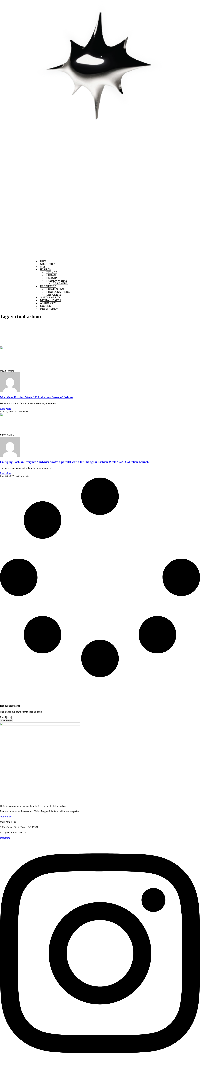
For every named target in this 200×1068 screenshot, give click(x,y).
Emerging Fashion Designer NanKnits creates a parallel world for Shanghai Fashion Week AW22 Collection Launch (74, 462)
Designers (60, 283)
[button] (100, 128)
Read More (5, 408)
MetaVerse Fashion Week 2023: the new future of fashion (36, 397)
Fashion (45, 269)
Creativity (47, 264)
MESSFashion (49, 308)
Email (3, 717)
